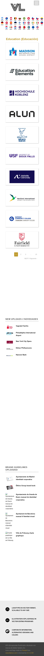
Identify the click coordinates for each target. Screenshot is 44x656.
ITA (37, 24)
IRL (33, 24)
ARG (2, 20)
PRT (24, 29)
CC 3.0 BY (30, 653)
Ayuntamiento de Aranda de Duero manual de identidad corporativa (26, 497)
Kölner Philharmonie (24, 348)
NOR (19, 29)
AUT (11, 20)
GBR (28, 24)
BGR (20, 20)
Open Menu (36, 3)
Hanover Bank (21, 355)
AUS (7, 20)
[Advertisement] (22, 290)
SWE (28, 29)
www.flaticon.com (11, 653)
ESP (11, 24)
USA (37, 29)
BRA (24, 20)
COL (42, 20)
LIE (42, 24)
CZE (37, 20)
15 (36, 254)
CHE (28, 20)
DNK (6, 24)
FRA (24, 24)
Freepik (24, 650)
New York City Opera (23, 341)
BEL (15, 20)
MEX (11, 29)
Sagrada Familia (22, 326)
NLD (15, 29)
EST (15, 24)
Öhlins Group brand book (25, 486)
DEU (2, 24)
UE (33, 29)
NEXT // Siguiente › (30, 258)
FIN (20, 24)
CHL (33, 20)
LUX (6, 29)
